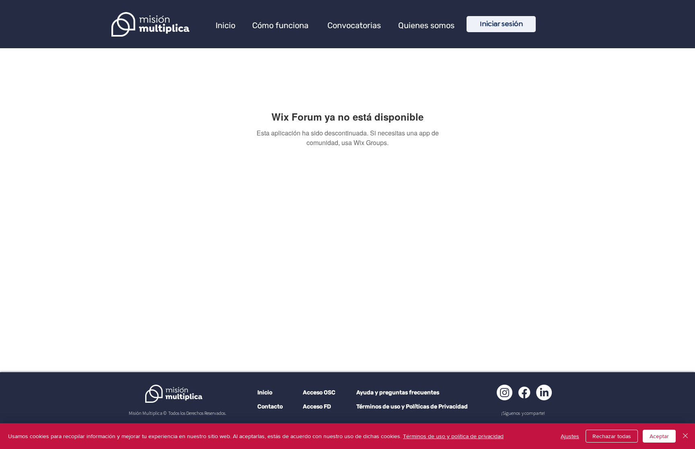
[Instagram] (504, 392)
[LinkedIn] (544, 392)
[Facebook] (524, 392)
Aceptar (659, 436)
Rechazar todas (611, 436)
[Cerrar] (685, 436)
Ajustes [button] (570, 436)
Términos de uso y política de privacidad (453, 436)
